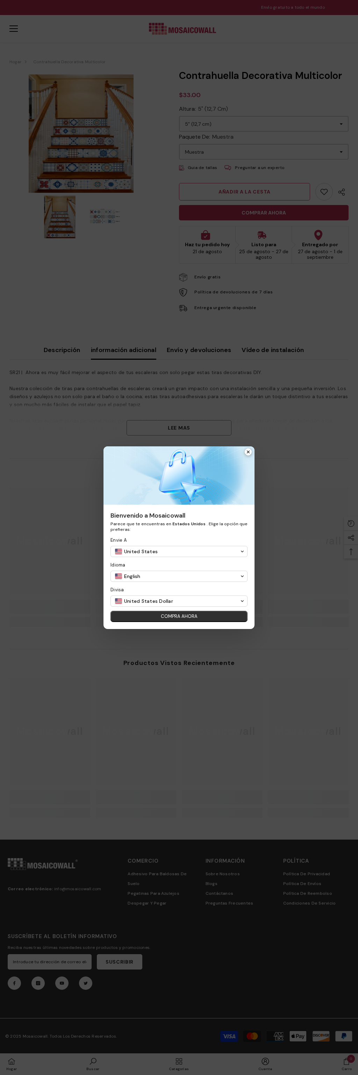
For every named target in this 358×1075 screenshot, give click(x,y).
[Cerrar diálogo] (248, 452)
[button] (179, 551)
